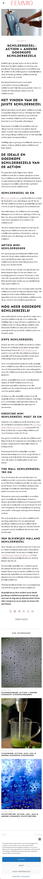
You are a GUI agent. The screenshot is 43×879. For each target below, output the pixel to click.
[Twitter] (19, 611)
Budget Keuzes (21, 619)
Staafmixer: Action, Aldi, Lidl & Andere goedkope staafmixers (18, 754)
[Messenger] (15, 611)
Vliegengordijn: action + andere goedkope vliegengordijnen (19, 693)
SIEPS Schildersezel (28, 350)
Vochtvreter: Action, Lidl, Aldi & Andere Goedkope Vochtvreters (19, 815)
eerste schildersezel (12, 198)
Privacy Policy (26, 876)
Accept (21, 859)
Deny (21, 865)
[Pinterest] (23, 611)
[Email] (32, 611)
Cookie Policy (16, 876)
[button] (40, 839)
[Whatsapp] (28, 611)
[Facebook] (10, 611)
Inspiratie (21, 41)
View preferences (21, 871)
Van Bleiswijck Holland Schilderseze (16, 555)
